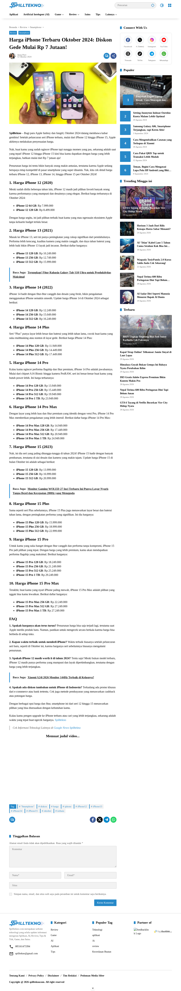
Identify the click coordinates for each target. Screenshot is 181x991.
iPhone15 (33, 811)
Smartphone (24, 33)
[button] (152, 5)
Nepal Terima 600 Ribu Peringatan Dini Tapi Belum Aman (152, 278)
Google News (61, 727)
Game (54, 935)
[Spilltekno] (27, 5)
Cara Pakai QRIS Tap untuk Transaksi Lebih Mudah (148, 155)
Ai (93, 940)
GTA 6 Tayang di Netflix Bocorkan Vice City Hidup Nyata (144, 404)
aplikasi (96, 935)
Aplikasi (55, 946)
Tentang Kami (17, 975)
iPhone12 (82, 806)
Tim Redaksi (70, 975)
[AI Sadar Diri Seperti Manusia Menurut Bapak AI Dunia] (127, 297)
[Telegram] (107, 820)
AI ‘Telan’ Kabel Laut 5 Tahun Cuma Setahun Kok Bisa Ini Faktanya (153, 244)
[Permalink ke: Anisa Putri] (13, 56)
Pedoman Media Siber (92, 975)
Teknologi (97, 929)
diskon (43, 806)
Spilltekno (60, 719)
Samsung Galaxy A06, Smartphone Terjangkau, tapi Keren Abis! (152, 128)
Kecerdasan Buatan (101, 951)
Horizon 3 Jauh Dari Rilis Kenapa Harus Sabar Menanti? (154, 227)
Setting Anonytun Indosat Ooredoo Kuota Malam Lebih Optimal (152, 115)
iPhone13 (97, 806)
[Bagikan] (113, 56)
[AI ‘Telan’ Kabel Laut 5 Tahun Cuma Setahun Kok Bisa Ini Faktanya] (127, 246)
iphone (68, 806)
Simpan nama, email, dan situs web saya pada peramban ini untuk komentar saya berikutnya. (60, 894)
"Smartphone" (27, 806)
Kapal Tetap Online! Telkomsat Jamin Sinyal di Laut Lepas (145, 354)
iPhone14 (17, 811)
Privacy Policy (36, 975)
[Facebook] (93, 820)
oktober (47, 811)
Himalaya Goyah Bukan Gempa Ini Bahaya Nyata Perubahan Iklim (143, 366)
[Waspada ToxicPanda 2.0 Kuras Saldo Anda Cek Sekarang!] (127, 263)
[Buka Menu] (170, 5)
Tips (53, 951)
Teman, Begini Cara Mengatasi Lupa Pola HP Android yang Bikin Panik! (151, 168)
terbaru (60, 811)
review (95, 946)
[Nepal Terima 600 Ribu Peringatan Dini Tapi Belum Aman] (127, 280)
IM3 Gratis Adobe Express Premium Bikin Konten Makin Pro (142, 379)
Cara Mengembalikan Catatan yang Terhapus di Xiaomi (152, 142)
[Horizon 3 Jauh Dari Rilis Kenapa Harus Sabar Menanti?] (127, 229)
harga (56, 806)
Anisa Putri (21, 55)
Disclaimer (53, 975)
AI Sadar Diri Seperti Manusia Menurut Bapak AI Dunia (153, 295)
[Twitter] (100, 820)
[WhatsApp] (113, 820)
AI (52, 940)
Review (13, 33)
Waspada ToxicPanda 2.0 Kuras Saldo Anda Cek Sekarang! (154, 261)
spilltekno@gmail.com (26, 953)
